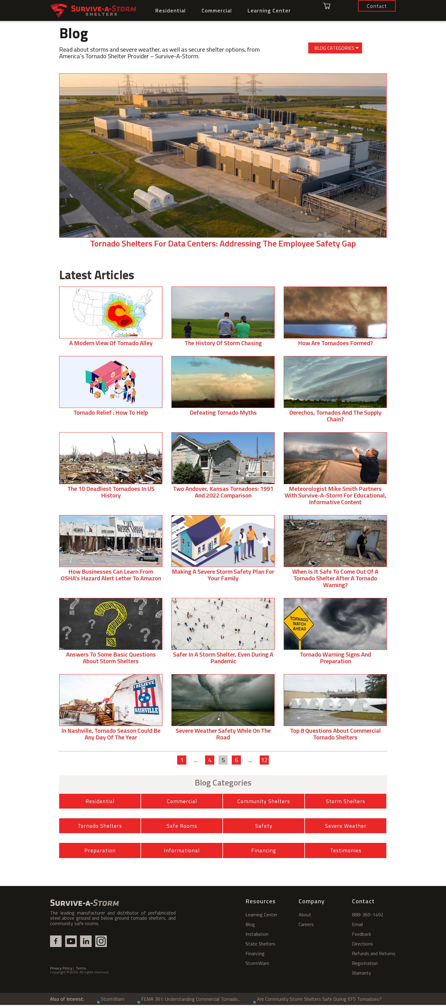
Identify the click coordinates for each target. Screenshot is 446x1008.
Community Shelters (263, 801)
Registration (365, 963)
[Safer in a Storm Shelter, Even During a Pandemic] (223, 633)
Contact (363, 901)
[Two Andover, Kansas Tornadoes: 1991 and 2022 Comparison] (223, 468)
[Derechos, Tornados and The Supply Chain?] (335, 391)
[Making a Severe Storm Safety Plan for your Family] (223, 550)
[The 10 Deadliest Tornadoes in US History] (110, 468)
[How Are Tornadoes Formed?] (335, 319)
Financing (263, 850)
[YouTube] (71, 941)
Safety (263, 826)
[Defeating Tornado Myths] (223, 388)
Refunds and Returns (373, 953)
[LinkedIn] (86, 941)
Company (312, 901)
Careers (306, 924)
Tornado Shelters (100, 826)
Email (357, 924)
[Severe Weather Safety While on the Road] (223, 709)
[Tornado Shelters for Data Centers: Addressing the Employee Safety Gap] (223, 163)
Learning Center (269, 10)
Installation (257, 934)
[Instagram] (101, 941)
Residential (170, 10)
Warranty (361, 972)
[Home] (93, 11)
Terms (81, 968)
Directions (362, 943)
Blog (250, 924)
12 (264, 760)
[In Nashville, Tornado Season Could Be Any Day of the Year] (110, 709)
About (305, 914)
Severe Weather (346, 826)
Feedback (361, 934)
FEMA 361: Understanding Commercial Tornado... (190, 999)
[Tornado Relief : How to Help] (110, 388)
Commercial (216, 10)
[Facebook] (56, 941)
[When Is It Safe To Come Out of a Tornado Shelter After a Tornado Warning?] (335, 554)
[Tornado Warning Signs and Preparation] (335, 633)
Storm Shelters (345, 801)
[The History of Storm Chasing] (223, 319)
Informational (182, 850)
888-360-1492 (367, 914)
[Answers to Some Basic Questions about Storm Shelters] (110, 633)
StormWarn (257, 963)
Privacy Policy (61, 968)
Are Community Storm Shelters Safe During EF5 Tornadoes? (319, 999)
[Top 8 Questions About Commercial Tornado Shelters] (335, 709)
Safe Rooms (182, 826)
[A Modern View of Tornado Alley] (110, 319)
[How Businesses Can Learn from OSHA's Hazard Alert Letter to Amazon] (110, 550)
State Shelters (260, 943)
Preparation (100, 850)
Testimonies (345, 850)
